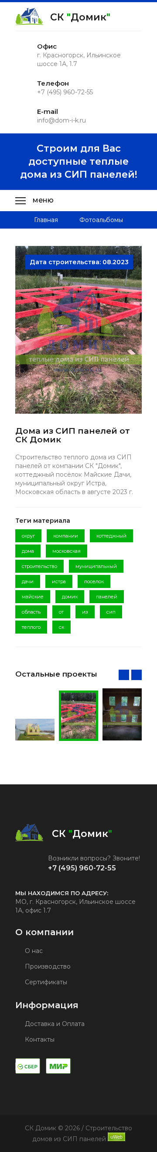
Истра (59, 581)
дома (28, 551)
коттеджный (111, 536)
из (85, 612)
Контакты (39, 1039)
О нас (33, 951)
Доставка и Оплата (54, 1024)
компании (65, 536)
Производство (47, 966)
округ (28, 536)
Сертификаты (45, 982)
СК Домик (80, 17)
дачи (28, 581)
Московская (66, 551)
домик (70, 597)
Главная (46, 220)
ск (61, 627)
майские (33, 597)
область (31, 612)
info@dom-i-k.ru (61, 120)
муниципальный (96, 566)
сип (111, 612)
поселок (94, 581)
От (61, 612)
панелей (106, 597)
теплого (31, 627)
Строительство (39, 566)
